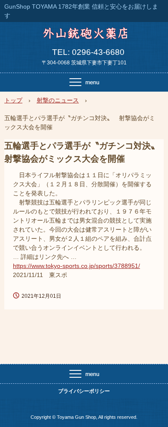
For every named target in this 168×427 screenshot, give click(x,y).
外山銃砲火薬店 (84, 36)
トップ (13, 100)
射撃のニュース (58, 100)
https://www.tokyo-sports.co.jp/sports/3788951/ (76, 265)
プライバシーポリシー (84, 391)
